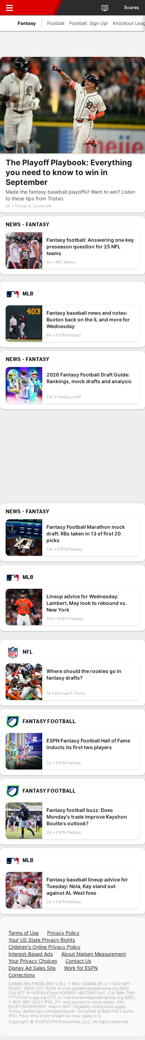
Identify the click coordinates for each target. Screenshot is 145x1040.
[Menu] (9, 7)
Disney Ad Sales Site (32, 968)
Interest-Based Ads (30, 954)
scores (131, 7)
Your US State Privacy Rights (41, 940)
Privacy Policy (63, 933)
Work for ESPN (81, 968)
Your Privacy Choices (32, 961)
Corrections (21, 975)
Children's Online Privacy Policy (44, 947)
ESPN (38, 7)
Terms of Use (23, 933)
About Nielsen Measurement (93, 954)
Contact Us (78, 961)
